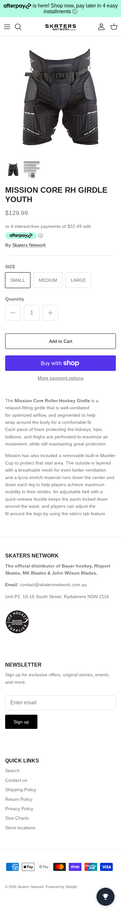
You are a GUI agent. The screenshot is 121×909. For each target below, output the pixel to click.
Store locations (20, 827)
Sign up (21, 721)
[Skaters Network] (61, 26)
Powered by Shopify (61, 887)
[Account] (100, 27)
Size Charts (17, 818)
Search (12, 770)
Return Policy (18, 799)
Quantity (14, 298)
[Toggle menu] (7, 27)
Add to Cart (60, 341)
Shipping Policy (20, 789)
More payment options (61, 378)
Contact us (16, 780)
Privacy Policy (19, 808)
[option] (60, 97)
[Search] (21, 27)
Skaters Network (29, 245)
